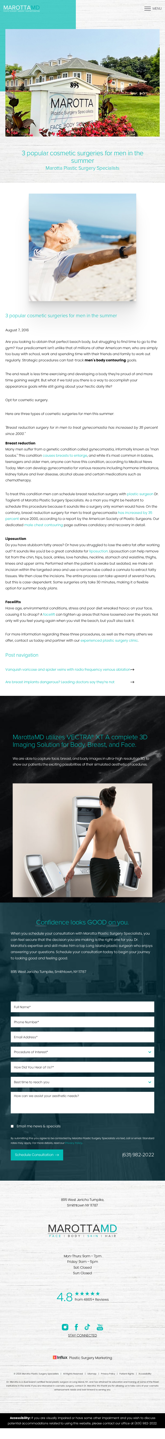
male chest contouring (43, 524)
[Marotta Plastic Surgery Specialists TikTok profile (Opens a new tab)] (87, 1327)
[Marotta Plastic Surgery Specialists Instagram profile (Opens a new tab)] (65, 1327)
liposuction (98, 551)
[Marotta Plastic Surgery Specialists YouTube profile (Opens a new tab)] (100, 1327)
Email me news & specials (39, 1126)
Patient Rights (126, 1373)
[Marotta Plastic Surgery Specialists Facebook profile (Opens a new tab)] (76, 1327)
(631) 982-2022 (138, 1155)
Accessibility (145, 1373)
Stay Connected (82, 1335)
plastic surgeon (140, 493)
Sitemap (91, 1373)
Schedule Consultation (34, 1154)
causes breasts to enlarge (65, 455)
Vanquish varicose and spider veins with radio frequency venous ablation (67, 669)
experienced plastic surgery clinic (109, 640)
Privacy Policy (73, 1143)
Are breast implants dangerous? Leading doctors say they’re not (60, 681)
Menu (157, 8)
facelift (49, 614)
